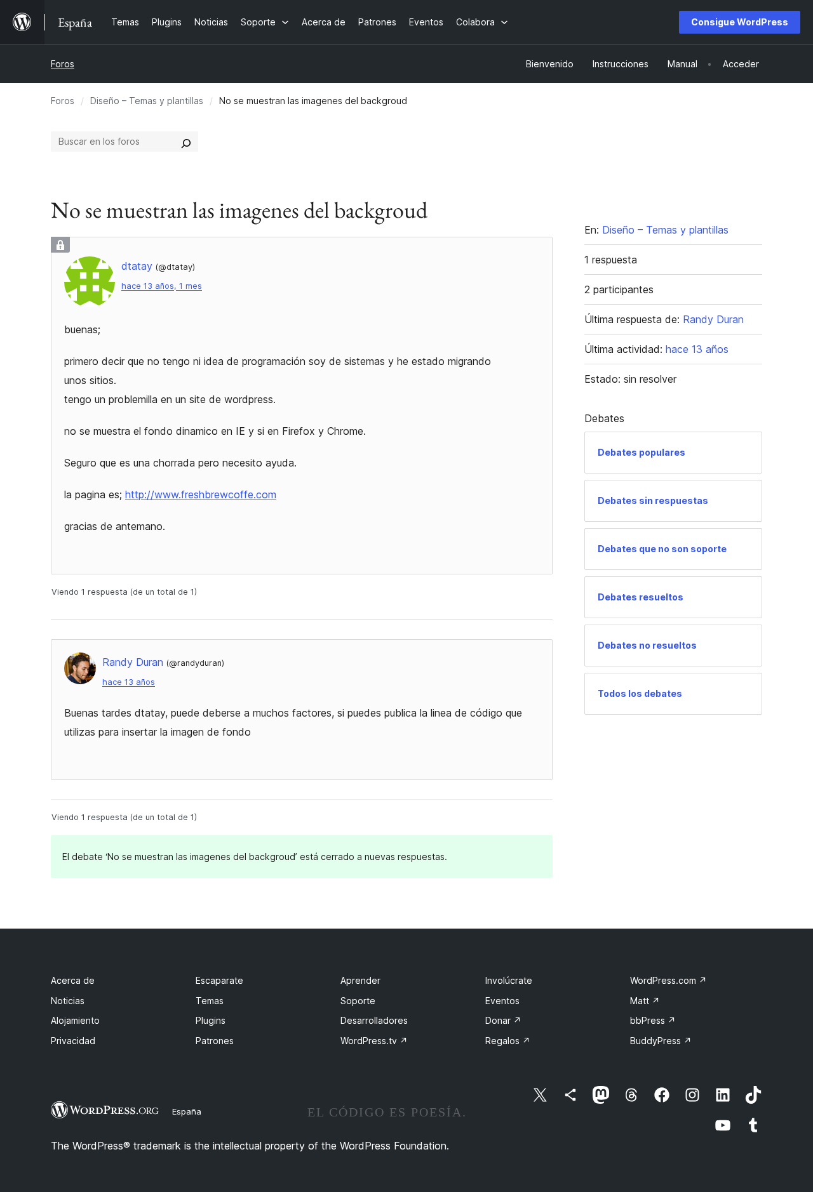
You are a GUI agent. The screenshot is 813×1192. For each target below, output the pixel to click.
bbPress (653, 1020)
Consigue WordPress (739, 22)
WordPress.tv (374, 1040)
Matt (645, 1000)
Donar (503, 1020)
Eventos (502, 1000)
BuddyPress (661, 1040)
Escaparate (219, 980)
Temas (210, 1000)
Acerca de (73, 980)
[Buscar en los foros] (186, 141)
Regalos (507, 1040)
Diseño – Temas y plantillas (146, 100)
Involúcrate (508, 980)
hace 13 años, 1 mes (161, 286)
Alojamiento (75, 1020)
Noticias (67, 1000)
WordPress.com (668, 980)
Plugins (210, 1020)
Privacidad (73, 1040)
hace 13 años (128, 682)
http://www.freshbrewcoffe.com (200, 494)
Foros (62, 63)
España (186, 1111)
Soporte (357, 1000)
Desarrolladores (374, 1020)
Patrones (215, 1040)
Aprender (360, 980)
